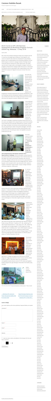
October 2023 (39, 182)
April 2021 (39, 229)
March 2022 (39, 212)
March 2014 (39, 363)
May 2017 (39, 303)
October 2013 (39, 371)
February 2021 (40, 232)
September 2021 (40, 221)
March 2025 (39, 155)
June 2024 (39, 169)
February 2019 (40, 270)
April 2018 (39, 286)
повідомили (39, 103)
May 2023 (39, 190)
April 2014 (39, 362)
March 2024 (39, 174)
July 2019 (38, 262)
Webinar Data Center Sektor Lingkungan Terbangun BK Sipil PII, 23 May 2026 (43, 78)
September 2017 (40, 297)
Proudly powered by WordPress (7, 398)
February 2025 (40, 156)
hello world (39, 95)
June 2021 (39, 226)
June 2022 (39, 207)
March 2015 (39, 344)
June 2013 (39, 378)
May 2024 (39, 171)
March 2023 (39, 193)
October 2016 (39, 314)
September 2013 (40, 373)
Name (3, 323)
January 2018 (39, 291)
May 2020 (39, 246)
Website (3, 333)
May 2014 (39, 360)
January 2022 (39, 215)
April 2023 (39, 191)
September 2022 (40, 202)
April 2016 (39, 324)
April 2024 (39, 172)
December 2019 (40, 254)
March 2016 (39, 325)
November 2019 (40, 256)
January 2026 (39, 139)
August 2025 (39, 147)
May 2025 (39, 152)
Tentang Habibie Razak (30, 12)
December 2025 (40, 141)
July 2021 (38, 224)
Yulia (38, 111)
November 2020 (40, 237)
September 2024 (40, 164)
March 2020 (39, 250)
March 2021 (39, 231)
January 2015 (39, 348)
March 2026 (39, 136)
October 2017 (39, 295)
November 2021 (40, 218)
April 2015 (39, 343)
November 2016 (40, 313)
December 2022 (40, 197)
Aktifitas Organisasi (41, 386)
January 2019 (39, 272)
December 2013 (40, 368)
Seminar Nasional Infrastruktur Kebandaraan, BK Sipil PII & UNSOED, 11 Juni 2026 (43, 67)
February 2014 (40, 365)
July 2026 (38, 131)
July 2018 (38, 281)
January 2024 (39, 177)
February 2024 (40, 175)
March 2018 (39, 288)
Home (3, 9)
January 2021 (39, 234)
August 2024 (39, 166)
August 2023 (39, 185)
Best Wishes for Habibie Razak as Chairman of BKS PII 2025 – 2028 (20, 9)
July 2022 (38, 205)
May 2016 (39, 322)
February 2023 (40, 194)
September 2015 (40, 335)
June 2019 (39, 264)
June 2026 (39, 133)
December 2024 (40, 160)
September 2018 (40, 278)
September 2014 (40, 354)
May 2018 (39, 284)
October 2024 (39, 163)
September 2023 (40, 183)
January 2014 (39, 367)
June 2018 (39, 283)
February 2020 (40, 251)
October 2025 (39, 144)
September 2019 (40, 259)
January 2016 (39, 329)
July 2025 (38, 149)
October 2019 (39, 258)
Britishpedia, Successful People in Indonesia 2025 (12, 12)
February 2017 (40, 308)
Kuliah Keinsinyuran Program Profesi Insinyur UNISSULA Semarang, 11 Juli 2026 (42, 62)
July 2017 (38, 300)
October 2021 (39, 220)
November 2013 (40, 370)
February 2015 (40, 346)
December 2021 (40, 216)
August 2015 (39, 337)
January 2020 (39, 253)
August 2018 (39, 280)
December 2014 (40, 349)
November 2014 (40, 351)
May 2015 (39, 341)
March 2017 (39, 307)
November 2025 (40, 142)
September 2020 (40, 240)
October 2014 (39, 352)
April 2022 (39, 210)
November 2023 (40, 180)
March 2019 (39, 269)
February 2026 (40, 137)
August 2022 (39, 204)
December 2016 (40, 311)
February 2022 (40, 213)
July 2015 (38, 338)
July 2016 (38, 319)
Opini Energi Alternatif (41, 390)
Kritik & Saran (22, 285)
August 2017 (39, 299)
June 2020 (39, 245)
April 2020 (39, 248)
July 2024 (38, 167)
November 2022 (40, 199)
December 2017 (40, 292)
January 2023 (39, 196)
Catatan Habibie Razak (11, 3)
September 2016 (40, 316)
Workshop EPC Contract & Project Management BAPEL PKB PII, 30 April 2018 (9, 295)
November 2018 (40, 275)
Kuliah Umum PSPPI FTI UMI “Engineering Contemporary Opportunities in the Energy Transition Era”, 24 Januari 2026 (43, 98)
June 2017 (39, 302)
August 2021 (39, 223)
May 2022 (39, 209)
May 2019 (39, 265)
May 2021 (39, 228)
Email (3, 328)
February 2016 (40, 327)
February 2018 (40, 289)
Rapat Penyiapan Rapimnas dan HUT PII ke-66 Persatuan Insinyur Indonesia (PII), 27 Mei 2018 (25, 295)
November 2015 (40, 332)
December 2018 (40, 273)
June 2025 (39, 150)
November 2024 (40, 161)
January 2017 (39, 310)
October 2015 (39, 333)
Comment (4, 308)
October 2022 (39, 201)
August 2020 (39, 242)
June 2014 (39, 359)
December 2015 (40, 330)
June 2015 (39, 340)
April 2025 (39, 153)
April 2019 (39, 267)
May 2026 (39, 134)
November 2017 (40, 294)
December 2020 (40, 235)
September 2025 (40, 145)
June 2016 (39, 321)
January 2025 (39, 158)
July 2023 (38, 186)
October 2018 (39, 276)
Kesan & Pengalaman (15, 285)
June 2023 (39, 188)
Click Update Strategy (41, 87)
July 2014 (38, 357)
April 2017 (39, 305)
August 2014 (39, 355)
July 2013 (38, 376)
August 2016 (39, 318)
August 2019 (39, 261)
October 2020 (39, 239)
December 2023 (40, 179)
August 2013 (39, 374)
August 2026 (39, 130)
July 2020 (38, 243)
